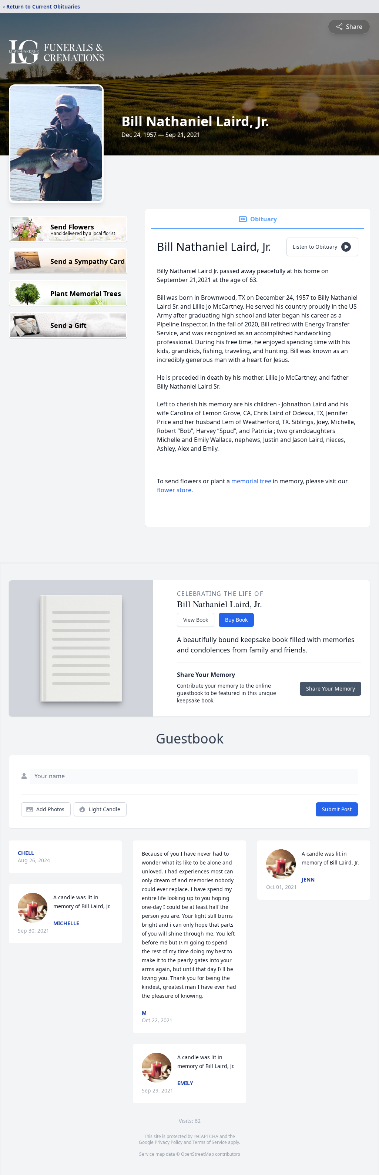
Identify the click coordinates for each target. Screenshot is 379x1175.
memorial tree (251, 481)
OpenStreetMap (197, 1154)
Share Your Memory (330, 688)
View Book (195, 619)
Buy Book (236, 619)
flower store (174, 490)
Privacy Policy (168, 1142)
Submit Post (337, 809)
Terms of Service (209, 1142)
